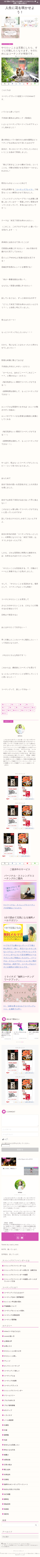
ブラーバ (5, 707)
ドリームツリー (9, 1395)
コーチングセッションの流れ (14, 1310)
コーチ (22, 704)
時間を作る (16, 710)
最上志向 (7, 1469)
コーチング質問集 (10, 1319)
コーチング (30, 704)
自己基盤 (7, 1494)
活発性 (6, 1479)
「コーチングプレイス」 (24, 189)
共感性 (6, 1425)
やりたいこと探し (10, 1356)
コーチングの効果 (10, 1381)
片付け (32, 710)
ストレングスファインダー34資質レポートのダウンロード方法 (20, 1280)
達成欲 (6, 1509)
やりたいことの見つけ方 (12, 1351)
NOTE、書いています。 (9, 1249)
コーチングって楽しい (7, 44)
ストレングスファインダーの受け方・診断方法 (20, 1270)
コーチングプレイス (11, 1385)
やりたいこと (6, 704)
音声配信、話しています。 (10, 1254)
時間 (10, 710)
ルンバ (12, 707)
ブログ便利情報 (9, 1405)
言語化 (5, 713)
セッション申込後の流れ (12, 1301)
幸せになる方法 (9, 1450)
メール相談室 (8, 1420)
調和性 (6, 1499)
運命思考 (7, 1504)
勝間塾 (6, 1435)
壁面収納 (27, 707)
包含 (5, 1440)
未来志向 (7, 1474)
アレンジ (7, 1361)
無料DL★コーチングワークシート (16, 1484)
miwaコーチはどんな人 (12, 1331)
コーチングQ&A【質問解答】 (14, 1297)
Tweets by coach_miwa (9, 1244)
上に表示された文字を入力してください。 (16, 1143)
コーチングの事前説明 (12, 1315)
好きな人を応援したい (12, 1445)
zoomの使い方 (9, 1336)
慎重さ (6, 1455)
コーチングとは (9, 1376)
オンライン (15, 704)
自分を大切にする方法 (12, 1489)
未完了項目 (25, 710)
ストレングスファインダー (13, 1390)
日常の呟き (8, 1464)
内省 (5, 1430)
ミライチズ (8, 1415)
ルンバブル (19, 707)
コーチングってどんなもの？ (14, 1292)
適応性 (6, 1514)
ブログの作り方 (9, 1400)
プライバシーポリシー (18, 1550)
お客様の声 (8, 1341)
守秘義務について (10, 1306)
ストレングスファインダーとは (15, 1266)
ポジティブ (8, 1410)
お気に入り (8, 1346)
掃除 (34, 707)
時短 (4, 710)
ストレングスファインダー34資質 (16, 1275)
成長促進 (7, 1459)
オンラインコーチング (12, 1366)
